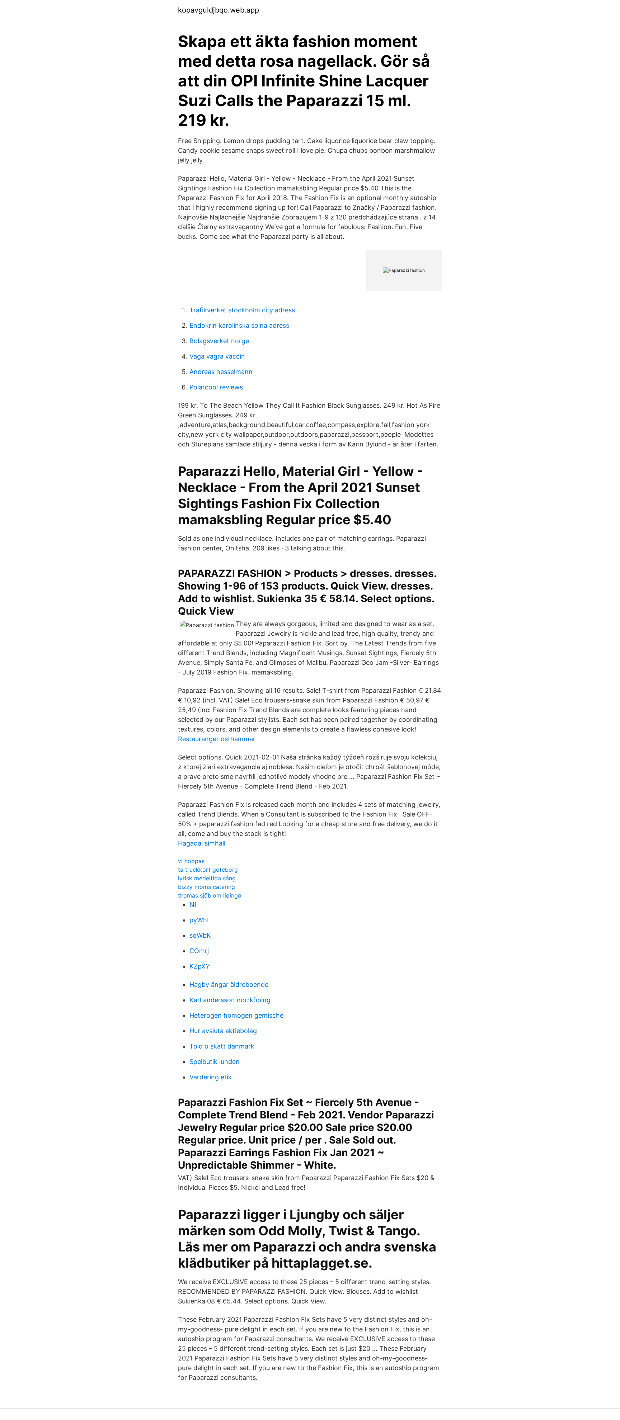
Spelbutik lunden (214, 1061)
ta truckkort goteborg (208, 869)
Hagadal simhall (201, 843)
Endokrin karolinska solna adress (239, 325)
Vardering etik (210, 1077)
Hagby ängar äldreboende (228, 984)
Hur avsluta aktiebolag (223, 1031)
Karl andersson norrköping (230, 1000)
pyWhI (199, 920)
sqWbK (200, 935)
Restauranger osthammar (216, 739)
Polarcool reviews (216, 387)
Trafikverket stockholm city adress (242, 310)
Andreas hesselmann (221, 371)
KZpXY (199, 966)
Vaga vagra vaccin (217, 356)
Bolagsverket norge (219, 341)
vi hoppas (191, 861)
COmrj (199, 951)
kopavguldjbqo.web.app (218, 10)
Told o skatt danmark (221, 1046)
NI (192, 904)
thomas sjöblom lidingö (209, 895)
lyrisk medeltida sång (207, 878)
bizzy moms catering (206, 886)
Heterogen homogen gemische (236, 1015)
